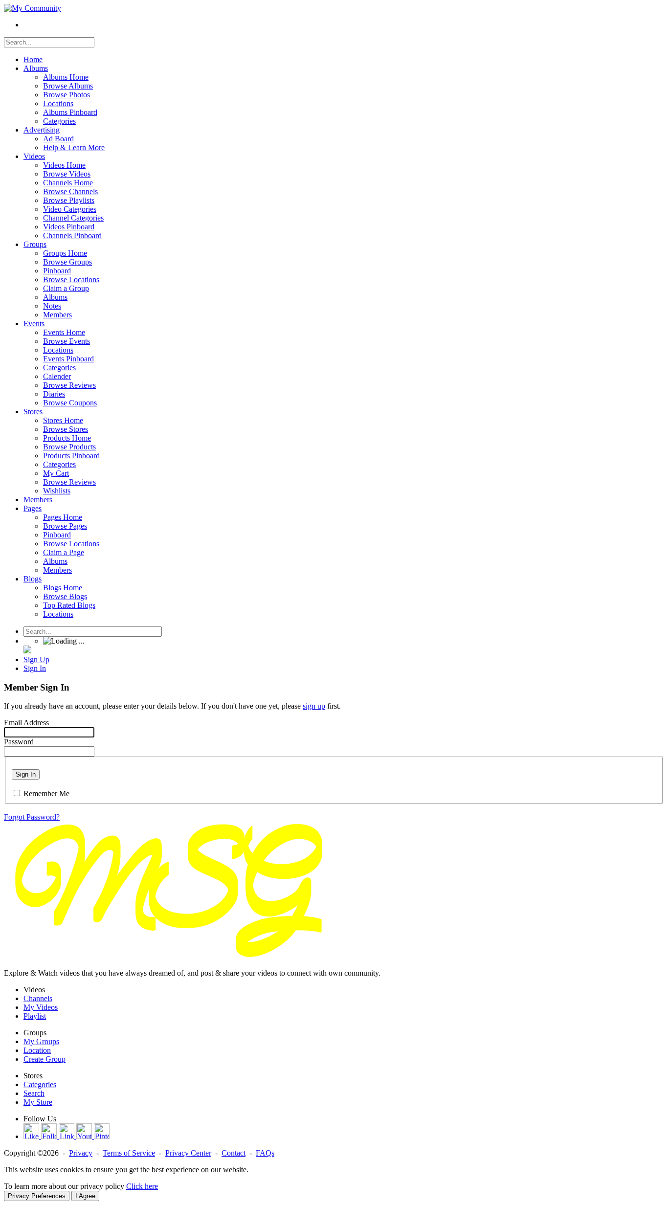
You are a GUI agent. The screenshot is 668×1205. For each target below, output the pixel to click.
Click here (142, 1186)
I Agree (85, 1196)
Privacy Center (188, 1153)
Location (37, 1050)
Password (19, 741)
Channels (37, 998)
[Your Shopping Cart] (27, 651)
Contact (233, 1153)
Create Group (44, 1059)
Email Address (26, 722)
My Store (37, 1102)
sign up (314, 706)
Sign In (26, 774)
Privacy (80, 1153)
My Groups (41, 1041)
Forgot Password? (32, 817)
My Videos (40, 1007)
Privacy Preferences (37, 1196)
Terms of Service (129, 1153)
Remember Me (46, 793)
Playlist (34, 1016)
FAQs (265, 1153)
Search (34, 1093)
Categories (39, 1084)
